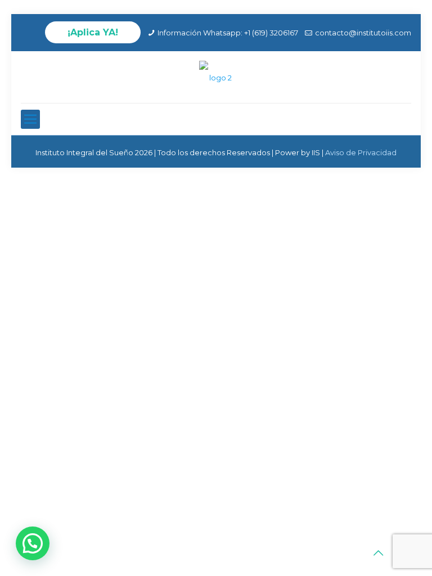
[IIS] (216, 77)
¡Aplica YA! (93, 32)
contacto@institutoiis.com (363, 32)
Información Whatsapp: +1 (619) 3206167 (228, 32)
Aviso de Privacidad (361, 152)
